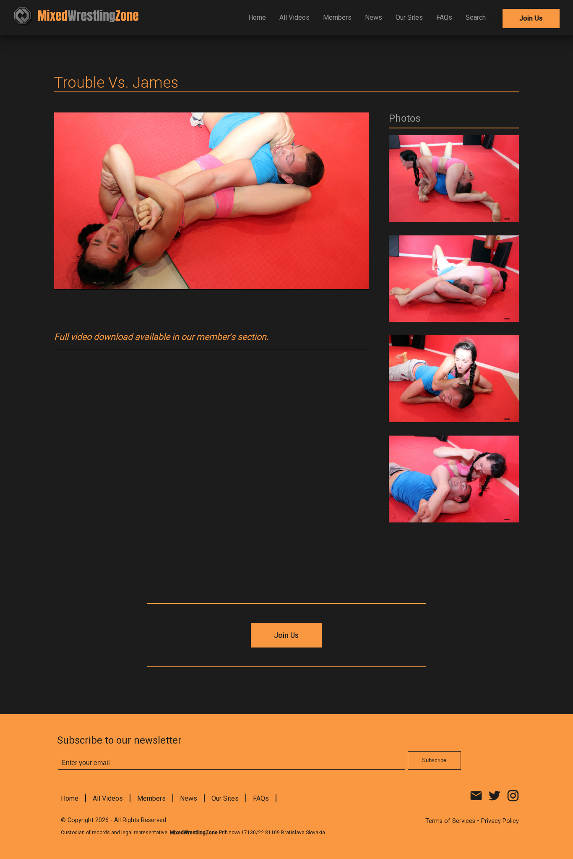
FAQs (444, 17)
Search (476, 17)
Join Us (531, 18)
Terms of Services (450, 821)
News (373, 17)
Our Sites (409, 17)
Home (257, 17)
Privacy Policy (500, 821)
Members (337, 17)
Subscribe (434, 760)
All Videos (294, 17)
